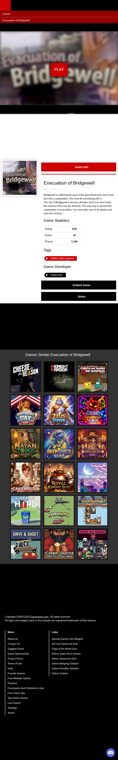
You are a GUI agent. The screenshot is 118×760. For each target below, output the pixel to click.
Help (10, 668)
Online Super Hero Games (66, 653)
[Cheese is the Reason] (25, 376)
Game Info (81, 167)
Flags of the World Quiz (64, 648)
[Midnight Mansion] (59, 376)
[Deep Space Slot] (59, 443)
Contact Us (14, 644)
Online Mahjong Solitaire (65, 663)
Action (11, 713)
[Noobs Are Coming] (92, 544)
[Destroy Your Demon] (92, 477)
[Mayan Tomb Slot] (25, 443)
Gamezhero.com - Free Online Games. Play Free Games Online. (30, 5)
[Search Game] (112, 6)
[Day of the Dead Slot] (92, 443)
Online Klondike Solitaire (65, 668)
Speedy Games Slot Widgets (67, 639)
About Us (13, 639)
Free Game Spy (16, 693)
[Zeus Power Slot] (59, 410)
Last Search (14, 703)
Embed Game (81, 285)
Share (81, 296)
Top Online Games (18, 698)
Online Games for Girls (64, 658)
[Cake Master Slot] (25, 477)
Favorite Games (16, 673)
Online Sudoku (60, 673)
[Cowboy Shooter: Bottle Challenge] (59, 544)
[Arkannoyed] (59, 510)
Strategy (12, 708)
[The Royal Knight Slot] (59, 477)
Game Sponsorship (18, 653)
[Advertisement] (59, 137)
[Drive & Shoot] (25, 544)
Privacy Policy (15, 658)
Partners (12, 683)
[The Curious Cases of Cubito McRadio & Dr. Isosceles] (92, 376)
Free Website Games (19, 678)
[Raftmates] (92, 510)
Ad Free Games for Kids (65, 644)
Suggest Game (16, 648)
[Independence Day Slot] (25, 410)
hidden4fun (57, 275)
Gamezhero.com (39, 616)
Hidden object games (62, 258)
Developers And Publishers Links (26, 688)
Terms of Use (15, 663)
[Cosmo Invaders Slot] (92, 410)
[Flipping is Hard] (25, 510)
